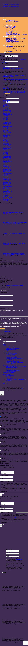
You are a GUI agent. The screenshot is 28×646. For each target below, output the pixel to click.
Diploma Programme (11, 357)
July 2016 (5, 200)
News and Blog (9, 46)
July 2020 (5, 174)
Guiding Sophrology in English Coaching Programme (14, 359)
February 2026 (7, 108)
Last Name (3, 303)
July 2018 (5, 194)
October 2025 (6, 113)
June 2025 (5, 117)
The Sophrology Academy (12, 21)
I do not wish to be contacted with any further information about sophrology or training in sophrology (13, 490)
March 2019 (6, 188)
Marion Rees (3, 61)
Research (8, 47)
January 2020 (6, 181)
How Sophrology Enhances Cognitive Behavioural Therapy (13, 213)
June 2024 (5, 128)
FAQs (7, 24)
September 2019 (7, 186)
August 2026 (6, 100)
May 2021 (5, 164)
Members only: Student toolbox (11, 4)
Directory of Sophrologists (12, 41)
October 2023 (6, 136)
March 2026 (6, 106)
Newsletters (9, 51)
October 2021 (6, 160)
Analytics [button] (2, 441)
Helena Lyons (3, 62)
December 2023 (7, 135)
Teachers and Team (10, 22)
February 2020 (7, 179)
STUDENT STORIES (8, 44)
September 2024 (7, 126)
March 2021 (6, 165)
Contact (5, 52)
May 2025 (5, 118)
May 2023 (5, 140)
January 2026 (6, 109)
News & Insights (7, 45)
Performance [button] (3, 433)
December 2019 (7, 182)
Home (4, 344)
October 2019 (6, 184)
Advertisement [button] (3, 449)
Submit (2, 493)
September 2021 (7, 161)
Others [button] (1, 457)
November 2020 (7, 170)
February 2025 (7, 122)
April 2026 (5, 105)
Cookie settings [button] (5, 390)
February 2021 (7, 166)
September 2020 (7, 173)
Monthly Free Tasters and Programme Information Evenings (15, 39)
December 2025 (7, 110)
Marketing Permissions (6, 308)
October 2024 (6, 125)
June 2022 (5, 151)
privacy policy (15, 485)
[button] (5, 26)
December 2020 (7, 169)
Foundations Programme (12, 28)
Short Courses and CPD (12, 361)
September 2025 (7, 114)
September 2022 (7, 148)
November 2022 (7, 147)
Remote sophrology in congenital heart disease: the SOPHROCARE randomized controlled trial (14, 254)
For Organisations (10, 42)
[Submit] (3, 343)
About (4, 345)
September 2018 (7, 191)
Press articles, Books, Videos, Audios (15, 50)
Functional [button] (2, 425)
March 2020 (6, 178)
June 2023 (5, 139)
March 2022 (6, 155)
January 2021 (6, 168)
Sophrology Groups (11, 40)
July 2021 (5, 162)
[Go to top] (0, 339)
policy (22, 388)
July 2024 (5, 127)
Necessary (4, 416)
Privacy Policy (7, 331)
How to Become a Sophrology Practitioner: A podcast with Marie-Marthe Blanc (15, 223)
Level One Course (10, 27)
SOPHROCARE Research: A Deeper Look (14, 233)
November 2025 (7, 112)
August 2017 (6, 199)
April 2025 (5, 119)
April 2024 (5, 130)
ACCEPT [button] (13, 390)
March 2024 (6, 131)
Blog (4, 70)
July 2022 (5, 149)
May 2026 (5, 104)
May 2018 (5, 195)
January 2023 (6, 145)
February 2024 (7, 132)
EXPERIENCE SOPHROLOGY (11, 365)
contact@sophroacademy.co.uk (14, 285)
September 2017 (7, 197)
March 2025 (6, 121)
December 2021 (7, 157)
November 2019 (7, 183)
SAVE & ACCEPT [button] (4, 464)
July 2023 (5, 138)
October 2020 (6, 171)
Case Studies (9, 48)
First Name (8, 58)
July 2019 (5, 187)
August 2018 (6, 192)
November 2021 (7, 158)
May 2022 (5, 152)
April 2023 (5, 141)
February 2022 (7, 156)
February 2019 (7, 190)
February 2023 (7, 144)
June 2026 (5, 102)
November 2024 (7, 123)
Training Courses (7, 25)
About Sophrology (11, 346)
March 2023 (6, 143)
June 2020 (5, 175)
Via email (5, 315)
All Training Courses (11, 26)
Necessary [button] (2, 414)
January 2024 (6, 134)
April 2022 (5, 153)
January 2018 (6, 196)
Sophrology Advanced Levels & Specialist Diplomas (14, 363)
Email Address (9, 53)
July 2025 (5, 115)
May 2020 (5, 177)
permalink (23, 59)
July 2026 (5, 101)
